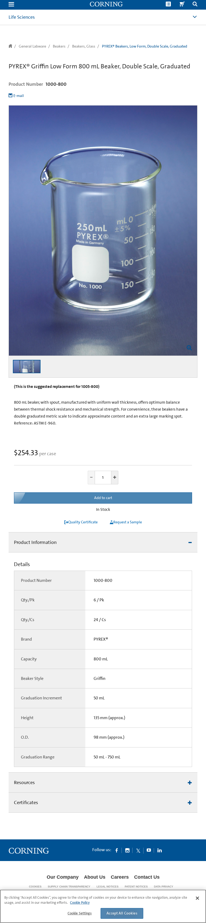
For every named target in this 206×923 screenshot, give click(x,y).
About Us (94, 877)
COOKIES (35, 886)
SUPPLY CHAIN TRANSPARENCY (69, 886)
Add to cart (103, 497)
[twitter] (138, 850)
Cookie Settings (80, 913)
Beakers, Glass (83, 46)
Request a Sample (127, 522)
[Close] (197, 898)
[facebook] (117, 850)
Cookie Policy (80, 902)
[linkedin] (160, 850)
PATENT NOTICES (136, 886)
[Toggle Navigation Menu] (11, 4)
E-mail (18, 95)
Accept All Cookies (121, 913)
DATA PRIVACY (163, 886)
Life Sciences (22, 17)
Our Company (63, 877)
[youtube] (149, 850)
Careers (120, 877)
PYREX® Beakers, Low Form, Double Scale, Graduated (144, 46)
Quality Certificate (83, 522)
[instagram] (127, 850)
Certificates (26, 802)
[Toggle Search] (195, 4)
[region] (103, 906)
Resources (24, 782)
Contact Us (147, 877)
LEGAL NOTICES (108, 886)
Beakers (59, 46)
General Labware (32, 46)
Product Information (35, 542)
